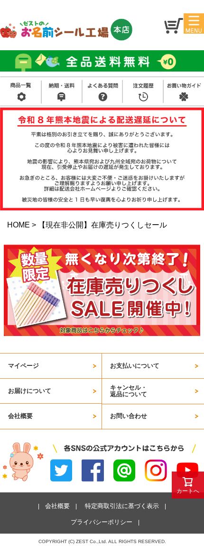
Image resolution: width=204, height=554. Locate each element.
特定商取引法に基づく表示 (122, 505)
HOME (18, 225)
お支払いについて (134, 365)
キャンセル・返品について (128, 391)
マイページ (23, 365)
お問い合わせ (128, 415)
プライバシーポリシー (101, 522)
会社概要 (20, 415)
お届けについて (29, 390)
